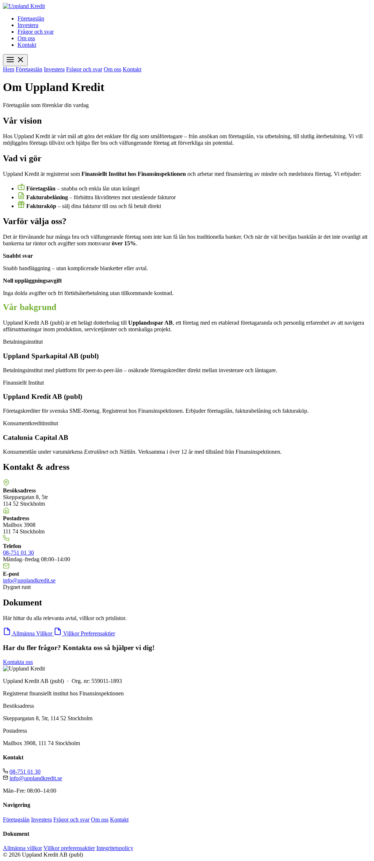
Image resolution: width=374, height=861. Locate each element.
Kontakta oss (18, 662)
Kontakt (27, 45)
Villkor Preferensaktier (89, 633)
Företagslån (31, 18)
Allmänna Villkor (33, 633)
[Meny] (15, 60)
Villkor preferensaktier (69, 848)
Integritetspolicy (114, 848)
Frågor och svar (36, 32)
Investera (28, 25)
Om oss (26, 38)
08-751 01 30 (18, 553)
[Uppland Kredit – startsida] (24, 6)
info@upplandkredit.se (29, 580)
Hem (8, 69)
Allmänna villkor (22, 848)
